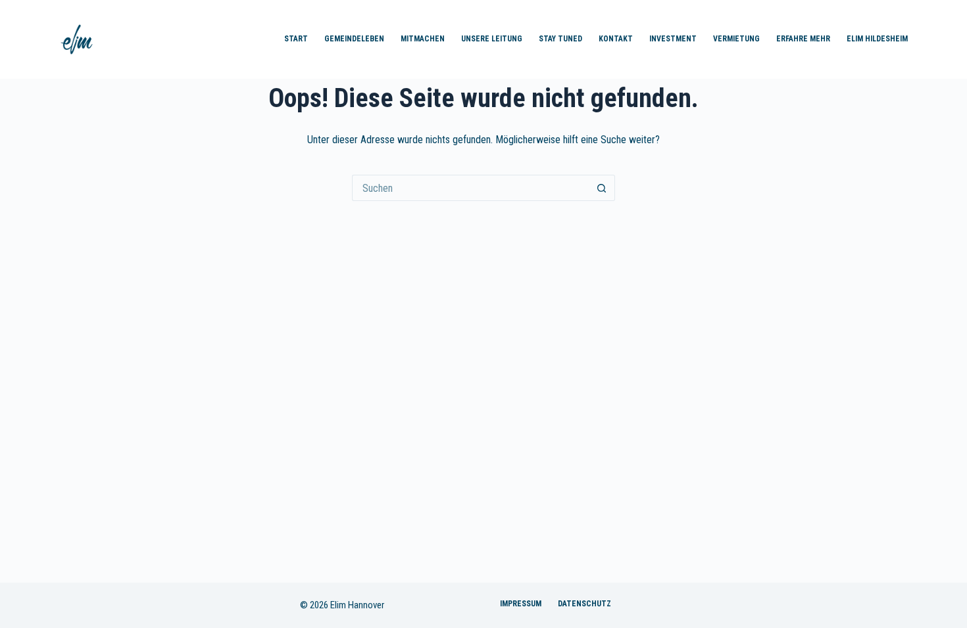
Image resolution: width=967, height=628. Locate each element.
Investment (673, 38)
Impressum (520, 603)
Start (296, 38)
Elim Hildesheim (877, 38)
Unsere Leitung (491, 38)
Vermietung (736, 38)
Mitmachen (423, 38)
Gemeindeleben (354, 38)
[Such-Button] (602, 188)
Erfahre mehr (803, 38)
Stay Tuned (560, 38)
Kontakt (616, 38)
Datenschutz (584, 603)
